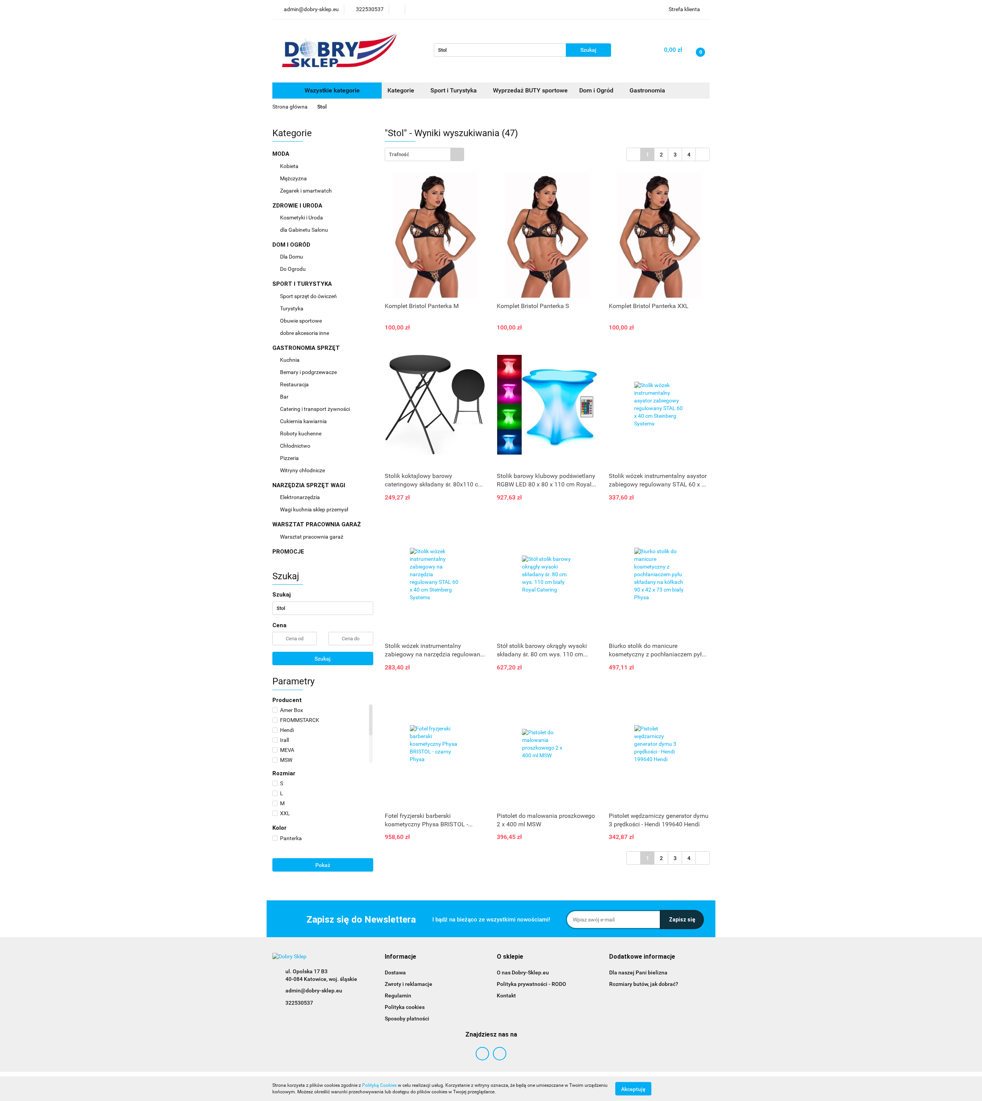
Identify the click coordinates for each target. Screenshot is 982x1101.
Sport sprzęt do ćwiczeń (309, 296)
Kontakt (506, 995)
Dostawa (395, 972)
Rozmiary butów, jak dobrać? (643, 984)
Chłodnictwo (295, 446)
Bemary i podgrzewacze (309, 372)
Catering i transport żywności (315, 409)
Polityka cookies (405, 1007)
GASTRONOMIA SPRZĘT (306, 347)
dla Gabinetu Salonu (304, 230)
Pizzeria (290, 458)
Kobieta (290, 166)
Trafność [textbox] (399, 154)
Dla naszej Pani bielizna (638, 972)
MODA (281, 153)
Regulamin (398, 995)
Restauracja (295, 384)
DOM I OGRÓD (292, 244)
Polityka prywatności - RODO (531, 984)
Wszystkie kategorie (331, 90)
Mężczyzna (294, 178)
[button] (400, 957)
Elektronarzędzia (300, 497)
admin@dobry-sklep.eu (313, 990)
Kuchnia (290, 360)
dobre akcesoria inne (304, 333)
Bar (285, 397)
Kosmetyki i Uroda (301, 217)
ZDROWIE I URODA (298, 205)
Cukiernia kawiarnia (304, 421)
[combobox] (424, 154)
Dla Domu (292, 257)
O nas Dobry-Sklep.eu (523, 972)
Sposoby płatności (407, 1018)
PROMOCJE (288, 551)
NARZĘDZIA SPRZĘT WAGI (309, 485)
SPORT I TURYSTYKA (302, 283)
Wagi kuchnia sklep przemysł (314, 509)
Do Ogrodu (293, 269)
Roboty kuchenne (301, 433)
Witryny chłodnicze (302, 470)
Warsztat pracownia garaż (312, 537)
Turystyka (292, 308)
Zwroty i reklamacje (408, 984)
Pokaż (322, 865)
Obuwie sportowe (301, 321)
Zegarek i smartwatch (306, 191)
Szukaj (323, 659)
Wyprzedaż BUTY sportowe (530, 90)
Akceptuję (633, 1089)
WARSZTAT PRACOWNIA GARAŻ (317, 524)
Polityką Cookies (379, 1085)
